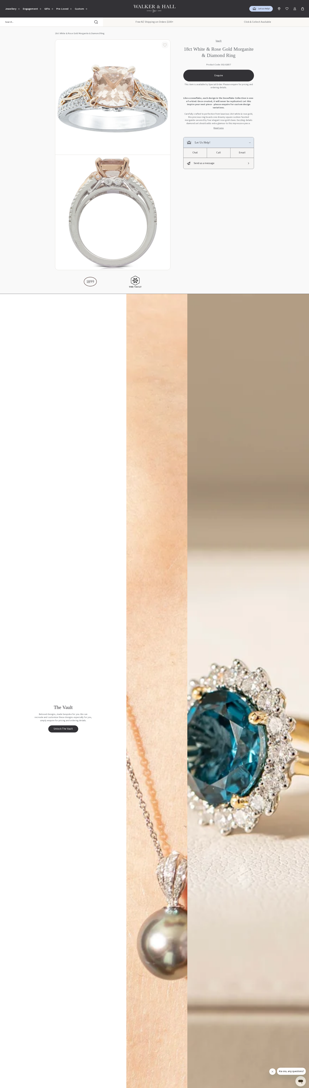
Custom (79, 9)
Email (242, 152)
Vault (219, 41)
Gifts (47, 9)
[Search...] (96, 22)
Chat (195, 152)
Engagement (30, 9)
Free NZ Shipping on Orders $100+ (154, 22)
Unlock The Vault (63, 729)
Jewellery (10, 9)
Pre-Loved (62, 9)
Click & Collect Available (257, 22)
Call (218, 152)
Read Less (219, 128)
